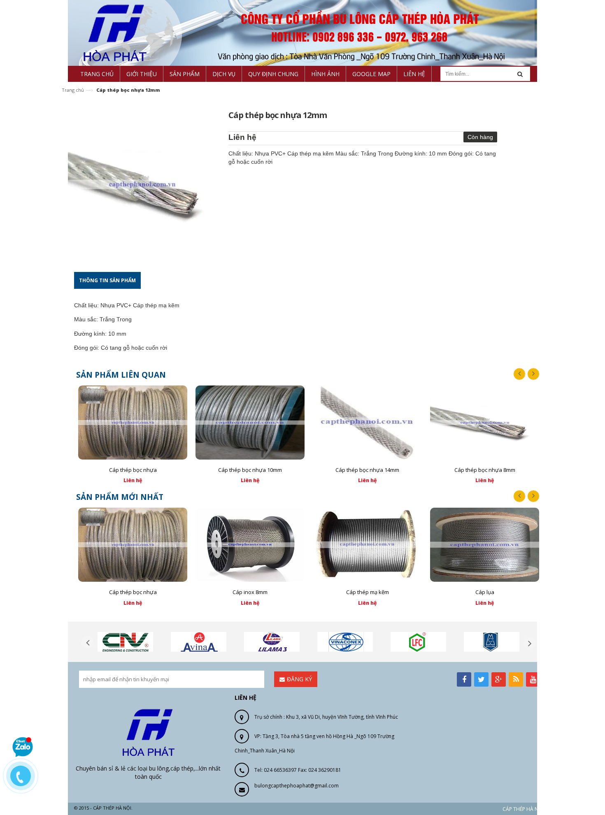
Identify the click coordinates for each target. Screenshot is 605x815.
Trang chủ (73, 90)
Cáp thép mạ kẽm (367, 592)
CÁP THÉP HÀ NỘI (523, 809)
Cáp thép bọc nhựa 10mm (250, 470)
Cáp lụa (484, 592)
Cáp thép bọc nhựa (133, 470)
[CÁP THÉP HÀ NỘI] (302, 32)
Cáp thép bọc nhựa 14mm (367, 470)
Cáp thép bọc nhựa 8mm (484, 470)
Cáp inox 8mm (250, 592)
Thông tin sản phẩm (107, 280)
